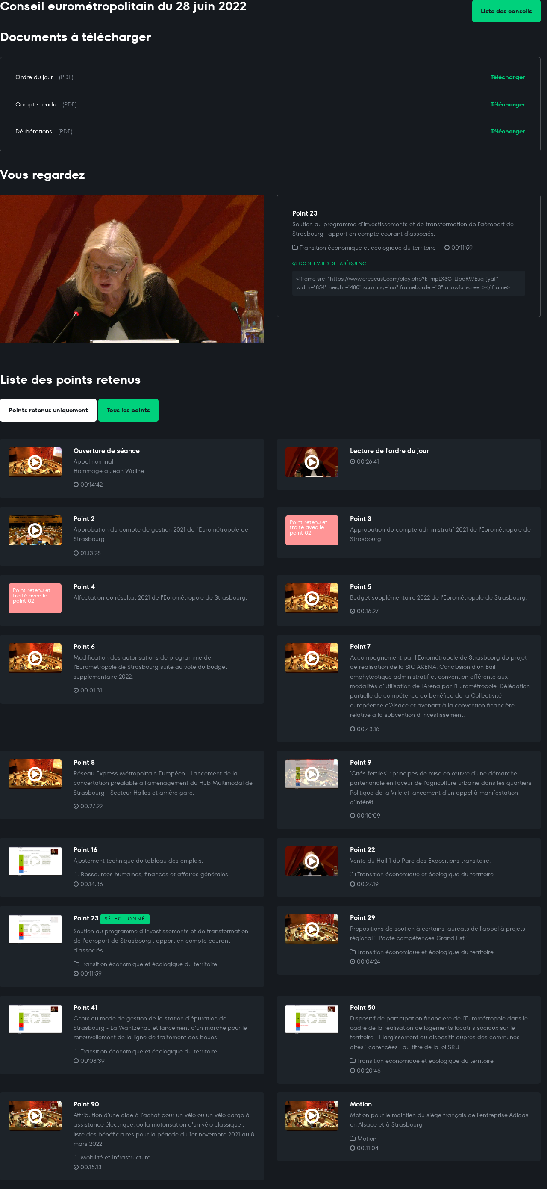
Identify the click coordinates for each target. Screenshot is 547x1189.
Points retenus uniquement (48, 410)
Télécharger (508, 77)
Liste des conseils (506, 11)
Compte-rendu (35, 104)
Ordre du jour (34, 77)
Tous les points (128, 410)
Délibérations (33, 131)
